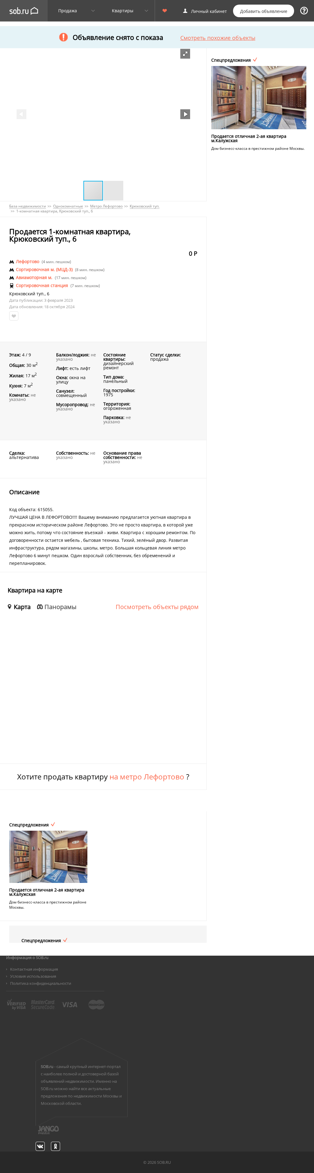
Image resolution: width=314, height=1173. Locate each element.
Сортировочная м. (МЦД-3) (44, 269)
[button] (185, 54)
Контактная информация (34, 969)
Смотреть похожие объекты (217, 38)
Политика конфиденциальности (40, 983)
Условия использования (33, 976)
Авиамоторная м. (34, 277)
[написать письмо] (36, 1133)
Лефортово (27, 261)
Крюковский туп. (27, 294)
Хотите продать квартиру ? (103, 776)
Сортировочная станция (42, 285)
